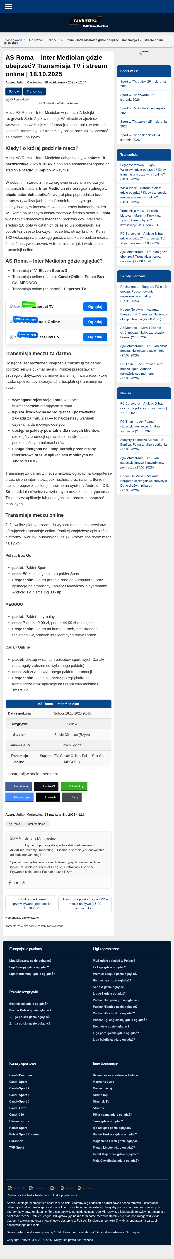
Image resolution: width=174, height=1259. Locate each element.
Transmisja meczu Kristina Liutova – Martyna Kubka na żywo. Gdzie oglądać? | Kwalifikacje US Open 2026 (140, 218)
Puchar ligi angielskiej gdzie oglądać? (120, 1020)
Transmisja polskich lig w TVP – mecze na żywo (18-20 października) (85, 903)
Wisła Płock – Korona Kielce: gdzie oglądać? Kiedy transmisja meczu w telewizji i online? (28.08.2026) (143, 195)
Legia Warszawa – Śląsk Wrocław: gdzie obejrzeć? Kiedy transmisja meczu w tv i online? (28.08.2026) (143, 172)
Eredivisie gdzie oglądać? (111, 1026)
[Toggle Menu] (8, 6)
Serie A (51, 40)
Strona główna (12, 40)
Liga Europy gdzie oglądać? (29, 967)
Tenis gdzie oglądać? (108, 1121)
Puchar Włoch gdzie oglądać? (114, 1013)
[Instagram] (23, 883)
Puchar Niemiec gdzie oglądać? (115, 1006)
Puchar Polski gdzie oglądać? (30, 1010)
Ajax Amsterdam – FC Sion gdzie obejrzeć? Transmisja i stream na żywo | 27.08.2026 (143, 256)
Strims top (100, 1095)
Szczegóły (133, 1232)
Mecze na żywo (103, 1081)
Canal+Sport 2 (19, 1088)
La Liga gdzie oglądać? (109, 967)
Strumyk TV (101, 1101)
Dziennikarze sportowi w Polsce (115, 1075)
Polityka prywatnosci (63, 1195)
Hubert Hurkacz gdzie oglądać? (115, 1134)
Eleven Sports (19, 1121)
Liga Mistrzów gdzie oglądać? (30, 960)
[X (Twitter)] (53, 1188)
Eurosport (16, 1141)
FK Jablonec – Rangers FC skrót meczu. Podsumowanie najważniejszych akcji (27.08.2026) (143, 294)
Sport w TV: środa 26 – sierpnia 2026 (142, 110)
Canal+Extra (17, 1108)
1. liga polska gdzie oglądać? (30, 1017)
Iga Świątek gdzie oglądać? (112, 1128)
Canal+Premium (20, 1075)
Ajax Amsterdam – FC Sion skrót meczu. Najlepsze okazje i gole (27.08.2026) (143, 350)
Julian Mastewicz (29, 82)
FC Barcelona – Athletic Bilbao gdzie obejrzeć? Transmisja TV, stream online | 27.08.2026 (142, 238)
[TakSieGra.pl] (87, 26)
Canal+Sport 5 (19, 1101)
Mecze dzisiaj (102, 1088)
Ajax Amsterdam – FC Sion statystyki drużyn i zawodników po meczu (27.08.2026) (142, 462)
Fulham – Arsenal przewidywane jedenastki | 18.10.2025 (32, 903)
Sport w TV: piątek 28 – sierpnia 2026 (143, 84)
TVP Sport (16, 1147)
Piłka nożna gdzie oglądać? (112, 1114)
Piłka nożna (34, 40)
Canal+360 (16, 1114)
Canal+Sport (18, 1081)
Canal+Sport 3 (19, 1095)
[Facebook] (10, 883)
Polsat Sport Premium (25, 1134)
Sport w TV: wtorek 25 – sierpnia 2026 (143, 124)
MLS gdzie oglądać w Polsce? (114, 960)
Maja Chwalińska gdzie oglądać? (116, 1160)
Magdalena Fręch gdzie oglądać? (116, 1141)
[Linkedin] (16, 883)
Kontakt (27, 1195)
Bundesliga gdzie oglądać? (112, 980)
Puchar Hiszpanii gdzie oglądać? (116, 1000)
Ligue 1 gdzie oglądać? (109, 993)
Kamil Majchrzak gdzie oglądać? (116, 1154)
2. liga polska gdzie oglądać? (30, 1023)
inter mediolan (36, 824)
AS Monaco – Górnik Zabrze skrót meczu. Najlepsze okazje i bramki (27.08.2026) (142, 332)
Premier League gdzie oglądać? (115, 974)
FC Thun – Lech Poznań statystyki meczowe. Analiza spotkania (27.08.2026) (140, 426)
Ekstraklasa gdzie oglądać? (28, 1003)
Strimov (98, 1108)
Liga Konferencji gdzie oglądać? (32, 974)
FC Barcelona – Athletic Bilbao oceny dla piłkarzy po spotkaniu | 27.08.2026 (143, 408)
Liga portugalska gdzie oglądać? (116, 1033)
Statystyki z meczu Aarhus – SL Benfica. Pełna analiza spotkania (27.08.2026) (143, 444)
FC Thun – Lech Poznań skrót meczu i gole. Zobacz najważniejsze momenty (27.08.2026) (141, 371)
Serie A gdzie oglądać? (109, 987)
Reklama (41, 1195)
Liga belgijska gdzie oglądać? (114, 1039)
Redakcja (13, 1195)
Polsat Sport (18, 1128)
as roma (14, 824)
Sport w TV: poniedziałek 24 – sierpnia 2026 (141, 137)
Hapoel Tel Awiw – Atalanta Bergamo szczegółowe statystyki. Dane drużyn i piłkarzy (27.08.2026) (144, 483)
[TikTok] (67, 1188)
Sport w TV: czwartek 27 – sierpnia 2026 (139, 97)
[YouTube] (85, 1188)
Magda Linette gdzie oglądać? (114, 1147)
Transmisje (34, 91)
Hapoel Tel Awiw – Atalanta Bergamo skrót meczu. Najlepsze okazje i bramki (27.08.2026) (144, 314)
